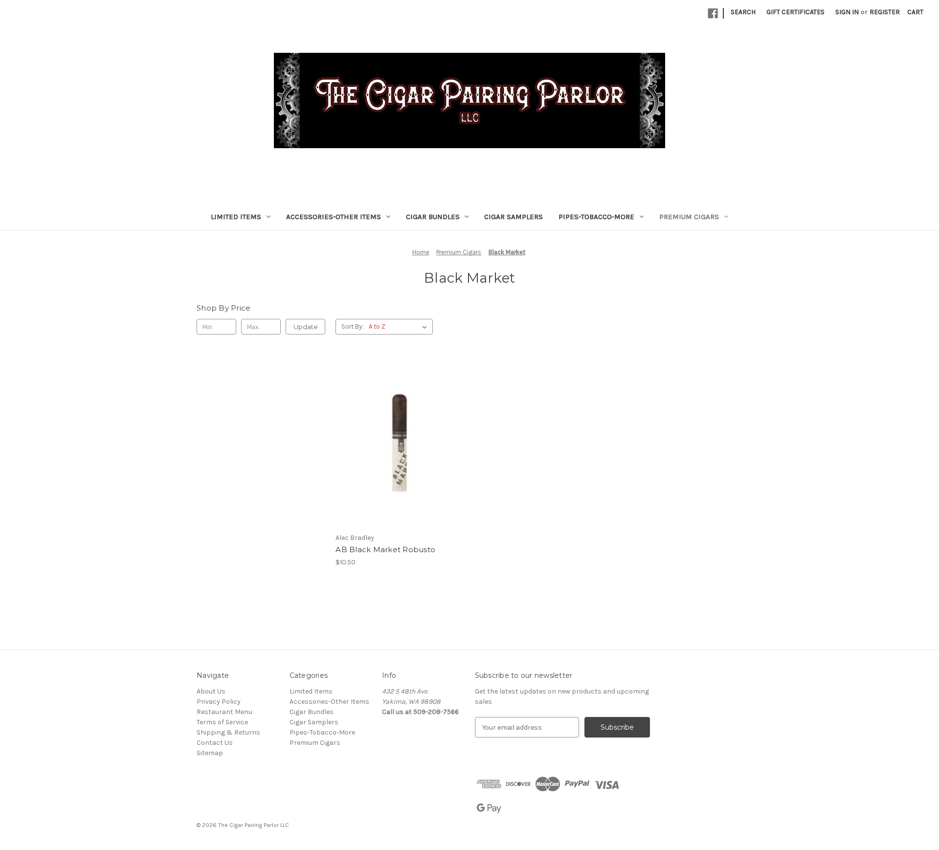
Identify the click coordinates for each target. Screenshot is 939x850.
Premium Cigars (689, 216)
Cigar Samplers (513, 216)
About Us (211, 691)
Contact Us (215, 742)
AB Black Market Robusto (385, 549)
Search (743, 12)
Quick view (398, 425)
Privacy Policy (219, 701)
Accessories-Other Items (333, 216)
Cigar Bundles (433, 216)
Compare (396, 443)
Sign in (847, 12)
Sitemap (210, 753)
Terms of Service (222, 722)
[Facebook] (713, 13)
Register (885, 12)
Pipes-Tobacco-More (596, 216)
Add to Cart (399, 460)
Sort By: (352, 326)
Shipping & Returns (228, 732)
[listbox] (399, 326)
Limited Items (236, 216)
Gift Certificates (795, 12)
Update (305, 327)
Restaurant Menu (224, 712)
